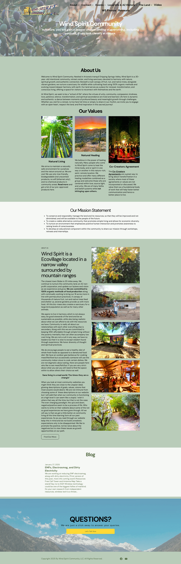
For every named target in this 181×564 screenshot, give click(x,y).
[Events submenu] (105, 5)
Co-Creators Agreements (117, 172)
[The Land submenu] (151, 5)
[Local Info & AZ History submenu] (136, 5)
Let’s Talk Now (90, 531)
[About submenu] (78, 5)
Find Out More (50, 437)
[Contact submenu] (92, 5)
